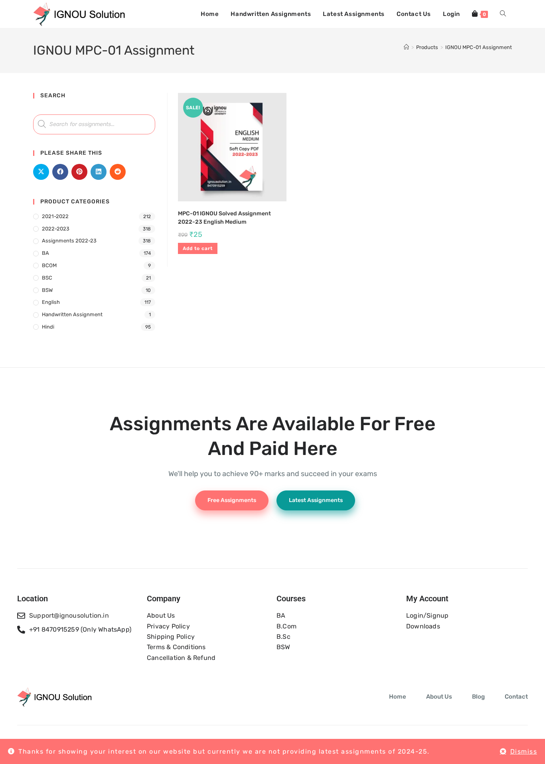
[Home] (406, 47)
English (51, 302)
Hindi (48, 327)
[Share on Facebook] (60, 172)
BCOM (49, 265)
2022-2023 (55, 229)
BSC (47, 278)
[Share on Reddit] (118, 172)
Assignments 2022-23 (69, 241)
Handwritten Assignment (72, 314)
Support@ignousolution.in (69, 615)
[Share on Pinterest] (79, 172)
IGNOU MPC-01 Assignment (478, 47)
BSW (47, 290)
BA (45, 253)
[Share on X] (41, 172)
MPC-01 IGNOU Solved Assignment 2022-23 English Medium (224, 217)
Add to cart (198, 248)
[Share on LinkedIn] (99, 172)
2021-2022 (55, 216)
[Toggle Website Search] (503, 14)
